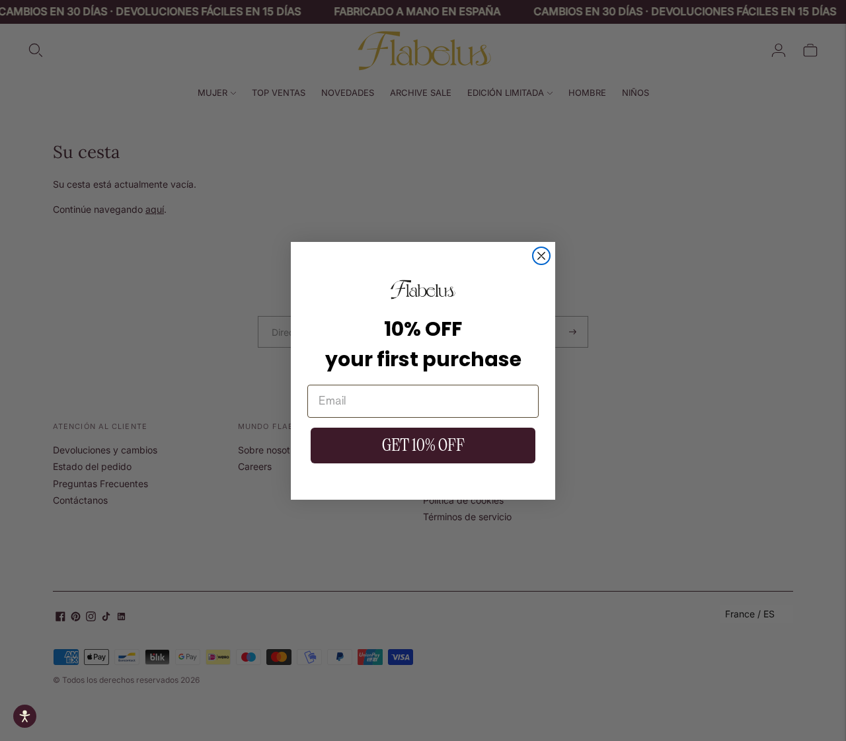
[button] (24, 716)
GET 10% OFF (423, 445)
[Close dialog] (541, 255)
